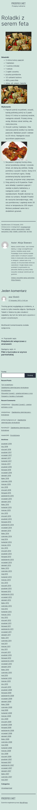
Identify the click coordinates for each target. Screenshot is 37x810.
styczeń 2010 (6, 687)
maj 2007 (4, 780)
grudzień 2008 (6, 725)
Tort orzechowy (7, 385)
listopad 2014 (6, 522)
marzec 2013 (6, 580)
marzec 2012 (6, 614)
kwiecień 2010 (6, 678)
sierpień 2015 (6, 502)
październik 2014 (7, 525)
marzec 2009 (6, 716)
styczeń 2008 (6, 756)
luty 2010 (4, 684)
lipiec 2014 (5, 533)
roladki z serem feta (19, 231)
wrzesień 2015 (6, 499)
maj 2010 (4, 675)
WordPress (24, 802)
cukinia (13, 229)
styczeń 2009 (6, 722)
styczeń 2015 (6, 516)
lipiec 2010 (5, 670)
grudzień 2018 (6, 444)
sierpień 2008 (6, 736)
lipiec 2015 (5, 504)
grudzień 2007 (6, 759)
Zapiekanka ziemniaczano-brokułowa (14, 387)
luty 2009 (4, 719)
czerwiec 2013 (6, 571)
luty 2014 (4, 548)
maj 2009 (4, 710)
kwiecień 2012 (6, 612)
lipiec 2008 (5, 739)
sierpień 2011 (6, 635)
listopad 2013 (6, 557)
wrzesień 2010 (6, 664)
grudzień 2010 (6, 655)
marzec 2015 (6, 510)
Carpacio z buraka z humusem (12, 396)
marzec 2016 (6, 484)
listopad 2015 (6, 493)
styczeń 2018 (6, 449)
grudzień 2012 (6, 588)
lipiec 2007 (5, 774)
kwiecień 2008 (6, 748)
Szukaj (3, 371)
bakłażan (7, 229)
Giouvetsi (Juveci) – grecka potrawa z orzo (17, 393)
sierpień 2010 (6, 667)
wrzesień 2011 (6, 632)
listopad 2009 (6, 693)
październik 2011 (7, 629)
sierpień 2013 (6, 565)
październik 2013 (7, 559)
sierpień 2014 (6, 530)
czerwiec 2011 (6, 641)
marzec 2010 (6, 681)
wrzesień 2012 (6, 597)
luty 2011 (4, 649)
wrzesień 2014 (6, 528)
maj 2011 (4, 643)
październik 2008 (7, 730)
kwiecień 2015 (6, 507)
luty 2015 (4, 513)
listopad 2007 (6, 762)
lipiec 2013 (5, 568)
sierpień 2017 (6, 458)
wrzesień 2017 (6, 455)
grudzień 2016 (6, 467)
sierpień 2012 (6, 600)
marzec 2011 (5, 646)
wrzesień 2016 (6, 473)
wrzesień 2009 (6, 699)
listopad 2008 (6, 727)
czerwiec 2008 (6, 742)
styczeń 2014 (6, 551)
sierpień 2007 (6, 771)
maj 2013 (4, 574)
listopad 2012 (6, 591)
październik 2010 (7, 661)
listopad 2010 (6, 658)
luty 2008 (4, 754)
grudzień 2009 (6, 690)
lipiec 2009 (5, 704)
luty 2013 (4, 583)
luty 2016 (4, 487)
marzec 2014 (6, 545)
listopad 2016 (6, 470)
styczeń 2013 (6, 585)
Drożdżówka (6, 390)
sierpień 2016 (6, 475)
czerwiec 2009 (6, 707)
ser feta (29, 231)
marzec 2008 (6, 751)
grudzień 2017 (6, 452)
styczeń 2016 (6, 490)
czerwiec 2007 (6, 777)
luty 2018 (4, 446)
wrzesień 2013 (6, 562)
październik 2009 (7, 696)
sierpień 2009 (6, 701)
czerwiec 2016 (6, 481)
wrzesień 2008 (6, 733)
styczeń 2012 (6, 620)
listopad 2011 (6, 626)
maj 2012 (4, 609)
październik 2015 (7, 496)
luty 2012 (4, 617)
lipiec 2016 (5, 478)
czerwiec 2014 (6, 536)
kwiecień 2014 (6, 542)
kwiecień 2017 (6, 461)
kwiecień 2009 (6, 713)
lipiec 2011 (5, 638)
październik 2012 (7, 594)
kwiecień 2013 (6, 577)
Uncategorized (25, 227)
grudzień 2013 (6, 554)
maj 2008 (4, 745)
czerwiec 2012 (6, 606)
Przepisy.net (18, 3)
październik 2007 (7, 765)
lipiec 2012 (5, 603)
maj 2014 (4, 539)
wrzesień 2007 (6, 768)
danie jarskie (20, 229)
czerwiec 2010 (6, 672)
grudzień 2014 (6, 519)
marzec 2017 (6, 464)
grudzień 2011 (6, 623)
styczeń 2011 (6, 652)
